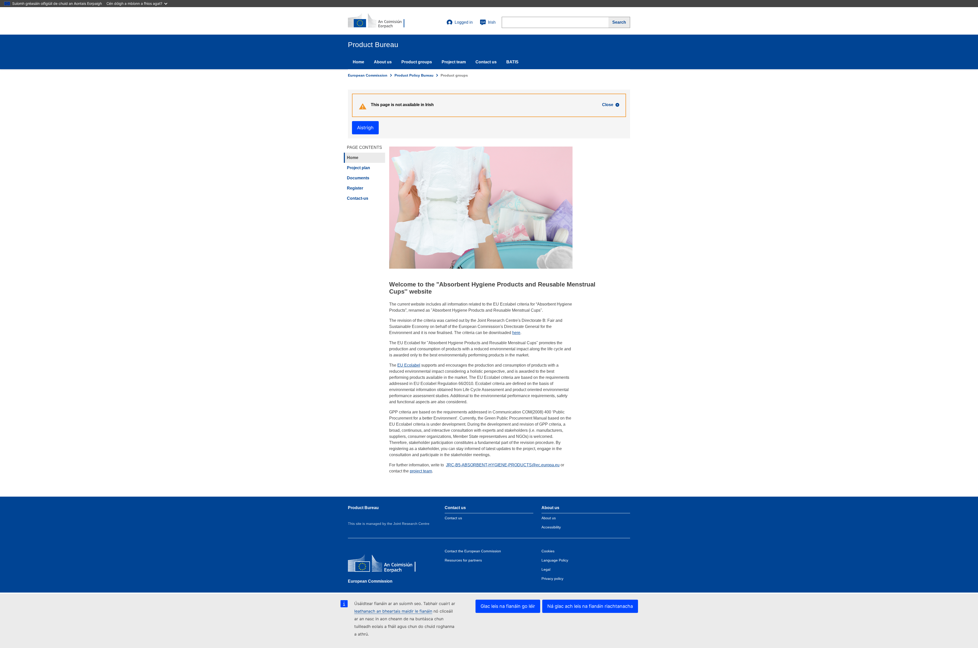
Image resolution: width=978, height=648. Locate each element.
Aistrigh (365, 127)
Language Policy (554, 560)
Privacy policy (552, 579)
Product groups (416, 62)
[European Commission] (385, 564)
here (516, 332)
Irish (488, 22)
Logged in (464, 22)
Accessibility (551, 527)
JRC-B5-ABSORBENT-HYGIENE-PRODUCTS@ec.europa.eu (503, 465)
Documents (358, 178)
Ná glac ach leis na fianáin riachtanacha (590, 606)
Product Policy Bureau (414, 75)
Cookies (547, 551)
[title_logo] (379, 20)
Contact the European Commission (473, 551)
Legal (545, 569)
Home (358, 62)
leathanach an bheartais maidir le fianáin (393, 611)
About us (383, 62)
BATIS (512, 62)
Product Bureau (363, 508)
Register (355, 188)
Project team (454, 62)
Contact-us (357, 198)
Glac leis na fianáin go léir (508, 606)
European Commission (367, 75)
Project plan (358, 168)
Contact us (486, 62)
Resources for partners (463, 560)
